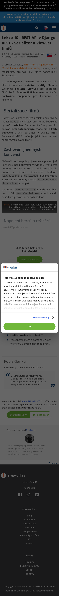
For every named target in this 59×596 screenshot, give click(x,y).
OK (29, 326)
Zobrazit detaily (41, 317)
